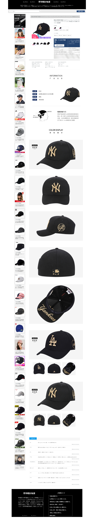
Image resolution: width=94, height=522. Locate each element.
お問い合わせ (80, 11)
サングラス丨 (25, 1)
